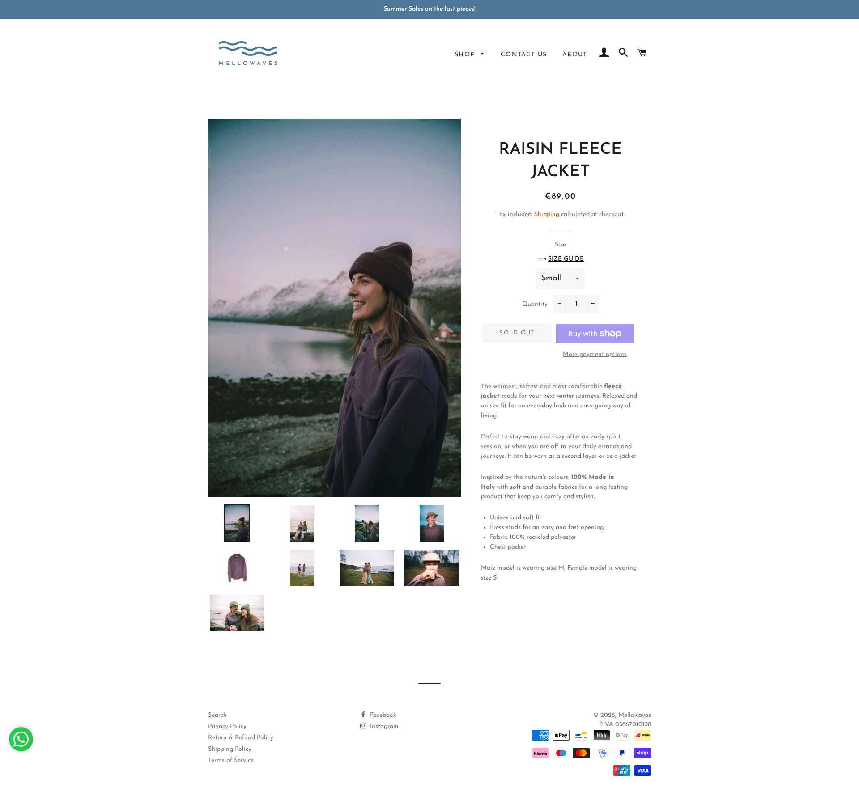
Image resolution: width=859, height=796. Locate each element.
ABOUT (574, 54)
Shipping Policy (229, 749)
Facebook (382, 715)
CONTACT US (524, 54)
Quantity (535, 304)
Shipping (546, 214)
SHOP (466, 54)
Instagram (383, 726)
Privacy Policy (227, 726)
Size (566, 252)
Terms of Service (231, 760)
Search (217, 715)
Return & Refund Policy (240, 737)
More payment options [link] (595, 354)
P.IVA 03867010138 (625, 724)
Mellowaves (634, 715)
